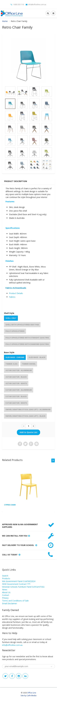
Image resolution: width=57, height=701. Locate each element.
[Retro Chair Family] (28, 60)
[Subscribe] (51, 666)
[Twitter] (5, 676)
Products (6, 578)
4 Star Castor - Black (16, 377)
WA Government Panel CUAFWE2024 (18, 581)
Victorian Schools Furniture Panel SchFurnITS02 (23, 586)
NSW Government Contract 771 (16, 584)
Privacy (5, 598)
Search (5, 575)
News (4, 589)
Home (5, 21)
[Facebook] (12, 676)
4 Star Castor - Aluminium (19, 370)
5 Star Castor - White (16, 403)
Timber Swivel (29, 364)
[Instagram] (18, 676)
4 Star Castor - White (16, 383)
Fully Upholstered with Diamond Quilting (27, 344)
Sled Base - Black (37, 357)
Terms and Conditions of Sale (15, 600)
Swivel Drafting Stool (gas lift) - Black (25, 416)
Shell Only (11, 318)
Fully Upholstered (15, 331)
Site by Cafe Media (28, 695)
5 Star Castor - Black (16, 396)
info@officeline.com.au (37, 4)
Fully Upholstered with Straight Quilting (27, 337)
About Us (6, 592)
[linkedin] (25, 676)
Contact (5, 595)
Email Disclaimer (9, 603)
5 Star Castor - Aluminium (19, 390)
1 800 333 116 (18, 4)
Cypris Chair (10, 505)
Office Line (31, 692)
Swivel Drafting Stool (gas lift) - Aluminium (28, 409)
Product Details (16, 293)
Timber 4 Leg (11, 364)
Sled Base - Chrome (15, 357)
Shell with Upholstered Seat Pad (22, 324)
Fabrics (12, 297)
